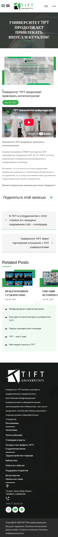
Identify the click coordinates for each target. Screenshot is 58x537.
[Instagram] (9, 510)
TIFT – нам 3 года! (17, 336)
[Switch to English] (7, 6)
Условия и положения (28, 529)
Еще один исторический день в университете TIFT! (30, 319)
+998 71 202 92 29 (14, 503)
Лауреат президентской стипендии (25, 328)
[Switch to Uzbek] (2, 6)
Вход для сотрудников (15, 526)
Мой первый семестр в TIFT (22, 344)
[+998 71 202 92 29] (7, 498)
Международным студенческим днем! (16, 295)
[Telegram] (22, 510)
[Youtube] (15, 510)
